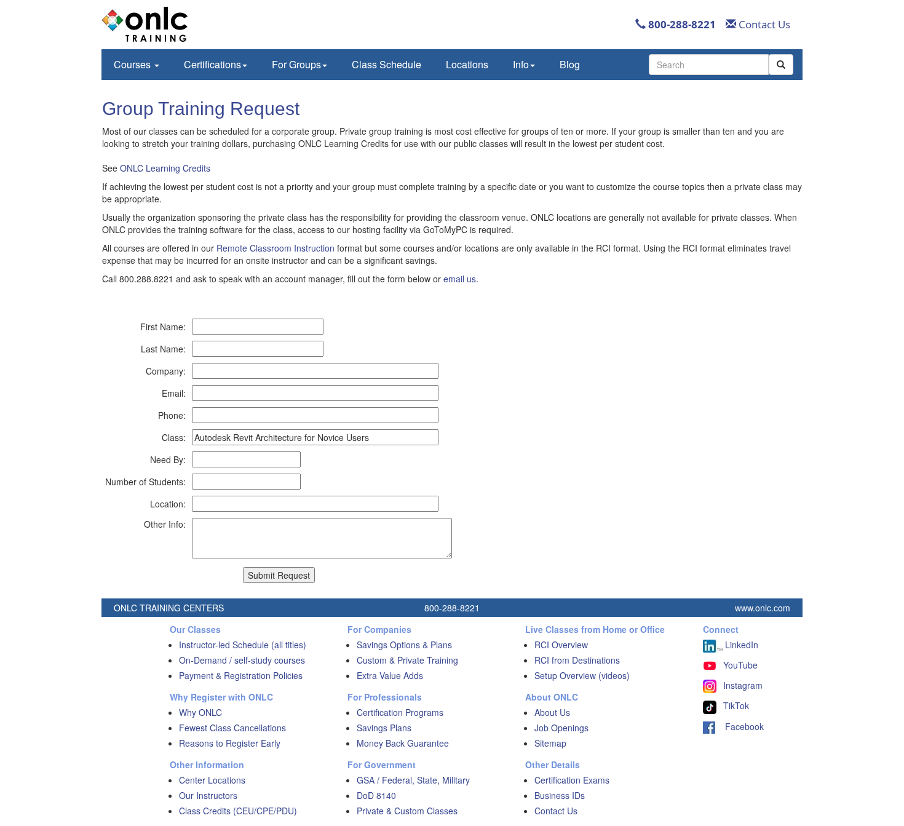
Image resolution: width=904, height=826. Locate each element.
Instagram (743, 685)
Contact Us (763, 24)
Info (521, 64)
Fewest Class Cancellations (232, 727)
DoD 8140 (376, 795)
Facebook (739, 726)
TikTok (736, 705)
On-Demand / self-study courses (242, 660)
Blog (570, 64)
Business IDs (559, 795)
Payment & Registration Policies (241, 675)
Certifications (212, 64)
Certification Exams (571, 780)
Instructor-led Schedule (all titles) (242, 644)
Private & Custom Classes (407, 810)
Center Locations (212, 780)
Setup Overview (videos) (582, 675)
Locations (467, 64)
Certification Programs (400, 712)
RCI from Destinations (577, 660)
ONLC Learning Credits (165, 168)
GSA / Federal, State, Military (413, 780)
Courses (133, 64)
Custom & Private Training (407, 660)
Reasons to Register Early (229, 743)
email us (459, 278)
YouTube (740, 665)
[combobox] (709, 64)
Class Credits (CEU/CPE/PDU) (238, 810)
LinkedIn (740, 644)
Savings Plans (384, 727)
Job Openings (561, 727)
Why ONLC (200, 712)
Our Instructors (208, 795)
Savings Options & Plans (404, 644)
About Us (552, 712)
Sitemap (550, 743)
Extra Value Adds (390, 675)
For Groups (296, 64)
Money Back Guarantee (403, 743)
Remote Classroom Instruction (275, 248)
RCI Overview (561, 644)
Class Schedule (386, 64)
